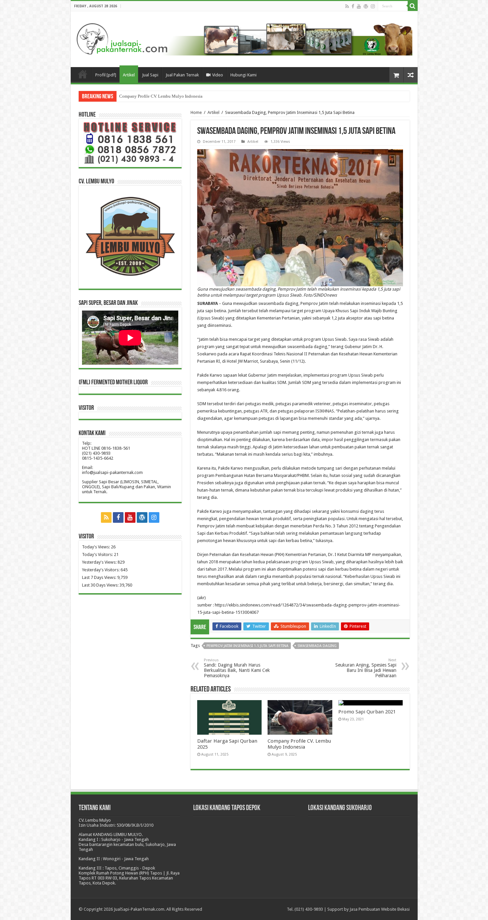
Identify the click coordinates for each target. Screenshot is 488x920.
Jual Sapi (150, 74)
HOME (82, 74)
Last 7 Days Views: (99, 577)
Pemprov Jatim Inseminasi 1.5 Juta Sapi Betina (247, 646)
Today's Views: (96, 546)
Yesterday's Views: (100, 562)
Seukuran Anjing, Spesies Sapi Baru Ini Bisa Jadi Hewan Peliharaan (365, 668)
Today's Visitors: (98, 554)
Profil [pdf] (105, 74)
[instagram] (372, 6)
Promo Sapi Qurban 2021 (141, 96)
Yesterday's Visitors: (101, 569)
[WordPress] (366, 6)
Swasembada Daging (317, 646)
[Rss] (347, 6)
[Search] (413, 6)
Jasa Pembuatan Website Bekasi (380, 909)
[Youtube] (359, 6)
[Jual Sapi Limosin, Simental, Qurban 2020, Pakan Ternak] (244, 38)
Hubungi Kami (243, 74)
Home (196, 112)
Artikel (129, 74)
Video (217, 74)
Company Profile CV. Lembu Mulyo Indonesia (299, 744)
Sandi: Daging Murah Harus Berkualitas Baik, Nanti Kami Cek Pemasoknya (237, 668)
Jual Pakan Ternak (182, 74)
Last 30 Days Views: (101, 585)
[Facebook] (353, 6)
